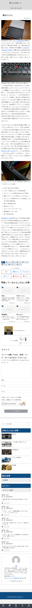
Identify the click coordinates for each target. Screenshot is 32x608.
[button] (26, 276)
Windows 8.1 (13, 264)
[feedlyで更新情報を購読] (19, 581)
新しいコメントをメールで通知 (12, 397)
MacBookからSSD (6, 218)
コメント (4, 362)
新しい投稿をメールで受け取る (12, 399)
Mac (15, 262)
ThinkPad (26, 262)
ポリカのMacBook (18, 40)
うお (16, 566)
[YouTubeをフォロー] (17, 581)
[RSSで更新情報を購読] (22, 581)
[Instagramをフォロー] (15, 581)
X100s (20, 264)
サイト (3, 391)
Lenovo (9, 262)
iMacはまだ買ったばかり (8, 151)
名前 (2, 380)
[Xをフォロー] (10, 581)
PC (4, 262)
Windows (5, 264)
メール (3, 386)
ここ (11, 576)
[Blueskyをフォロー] (12, 581)
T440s (19, 262)
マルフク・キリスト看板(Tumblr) (12, 578)
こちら (10, 574)
